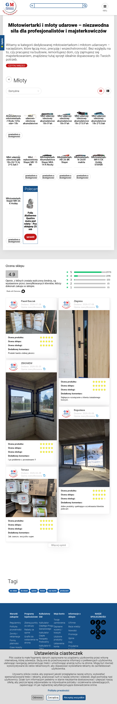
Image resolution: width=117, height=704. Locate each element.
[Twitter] (92, 632)
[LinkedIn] (98, 636)
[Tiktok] (98, 622)
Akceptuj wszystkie (74, 697)
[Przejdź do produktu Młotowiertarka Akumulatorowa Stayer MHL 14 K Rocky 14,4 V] (47, 152)
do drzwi (24, 591)
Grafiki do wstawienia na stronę (31, 639)
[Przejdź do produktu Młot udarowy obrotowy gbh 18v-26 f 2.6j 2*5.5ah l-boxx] (13, 152)
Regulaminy (15, 623)
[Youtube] (103, 622)
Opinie (71, 638)
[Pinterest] (103, 632)
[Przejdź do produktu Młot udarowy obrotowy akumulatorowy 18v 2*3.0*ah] (81, 110)
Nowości (72, 630)
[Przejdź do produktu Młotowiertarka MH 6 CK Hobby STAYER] (98, 152)
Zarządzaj (53, 697)
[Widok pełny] (108, 91)
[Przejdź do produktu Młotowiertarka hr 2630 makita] (81, 152)
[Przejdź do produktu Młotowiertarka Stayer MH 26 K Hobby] (13, 193)
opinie (33, 591)
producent (64, 591)
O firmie (72, 623)
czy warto (53, 591)
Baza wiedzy (74, 626)
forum (42, 591)
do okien (13, 591)
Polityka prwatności (58, 690)
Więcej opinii (58, 545)
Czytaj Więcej (16, 65)
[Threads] (98, 627)
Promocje (72, 634)
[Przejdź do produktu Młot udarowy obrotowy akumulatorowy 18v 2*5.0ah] (98, 110)
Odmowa (37, 697)
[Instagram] (98, 632)
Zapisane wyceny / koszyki (58, 629)
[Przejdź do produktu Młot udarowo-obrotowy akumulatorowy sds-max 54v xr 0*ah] (30, 110)
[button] (32, 5)
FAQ (70, 642)
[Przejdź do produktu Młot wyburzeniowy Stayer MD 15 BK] (30, 152)
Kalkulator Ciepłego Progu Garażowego (46, 626)
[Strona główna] (10, 7)
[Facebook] (92, 622)
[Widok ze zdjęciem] (101, 91)
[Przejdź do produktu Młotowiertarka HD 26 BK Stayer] (64, 152)
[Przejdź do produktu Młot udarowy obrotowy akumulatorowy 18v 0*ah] (47, 110)
